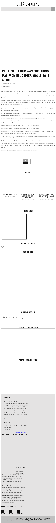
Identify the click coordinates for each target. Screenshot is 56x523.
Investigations (25, 519)
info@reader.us (7, 431)
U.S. (24, 518)
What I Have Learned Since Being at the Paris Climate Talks (46, 196)
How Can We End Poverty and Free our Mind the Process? (27, 196)
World (26, 283)
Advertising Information (20, 432)
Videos (41, 519)
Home (17, 518)
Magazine (36, 519)
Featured (22, 283)
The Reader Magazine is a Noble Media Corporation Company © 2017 (16, 520)
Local (27, 518)
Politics (18, 519)
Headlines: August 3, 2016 (9, 194)
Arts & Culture (34, 518)
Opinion (4, 83)
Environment (47, 518)
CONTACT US (7, 422)
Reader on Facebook (28, 312)
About (45, 519)
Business (41, 518)
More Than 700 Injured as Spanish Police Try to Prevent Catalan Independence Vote (28, 280)
